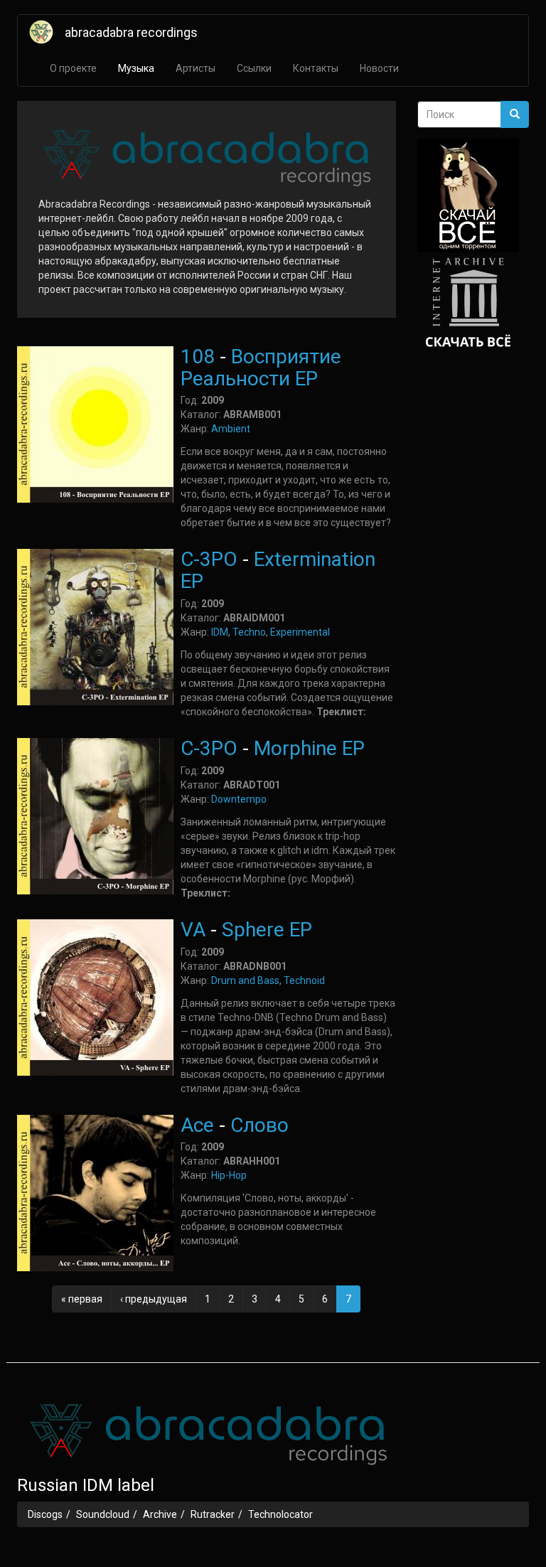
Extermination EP (278, 570)
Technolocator (280, 1514)
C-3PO (209, 559)
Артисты (195, 68)
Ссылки (254, 68)
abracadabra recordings (131, 32)
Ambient (230, 428)
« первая (81, 1299)
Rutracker (213, 1514)
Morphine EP (309, 748)
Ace (197, 1125)
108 (198, 356)
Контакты (315, 68)
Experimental (300, 632)
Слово (259, 1125)
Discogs (45, 1514)
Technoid (304, 980)
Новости (379, 68)
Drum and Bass (245, 980)
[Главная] (46, 32)
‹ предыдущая (153, 1299)
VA (193, 929)
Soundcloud (102, 1514)
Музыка (136, 68)
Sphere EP (267, 929)
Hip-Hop (229, 1175)
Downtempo (239, 799)
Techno (249, 632)
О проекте (73, 68)
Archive (160, 1514)
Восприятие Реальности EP (261, 367)
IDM (219, 632)
